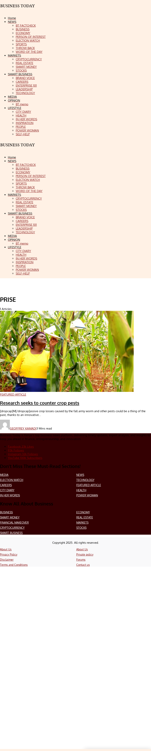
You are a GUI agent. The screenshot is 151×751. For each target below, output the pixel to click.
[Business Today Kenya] (17, 148)
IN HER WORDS (10, 495)
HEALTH (81, 490)
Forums (81, 559)
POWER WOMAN (87, 495)
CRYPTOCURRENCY (12, 527)
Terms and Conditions (14, 564)
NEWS (80, 474)
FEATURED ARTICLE (88, 485)
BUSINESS (6, 512)
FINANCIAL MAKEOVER (14, 522)
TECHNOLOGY (85, 480)
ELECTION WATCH (11, 480)
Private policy (84, 554)
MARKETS (82, 522)
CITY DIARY (7, 490)
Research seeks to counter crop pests (39, 403)
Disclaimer (7, 559)
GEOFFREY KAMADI (23, 428)
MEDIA (4, 474)
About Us (6, 549)
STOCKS (81, 527)
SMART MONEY (9, 517)
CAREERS (6, 485)
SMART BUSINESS (11, 532)
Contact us (83, 564)
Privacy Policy (8, 554)
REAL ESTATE (84, 517)
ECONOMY (83, 512)
